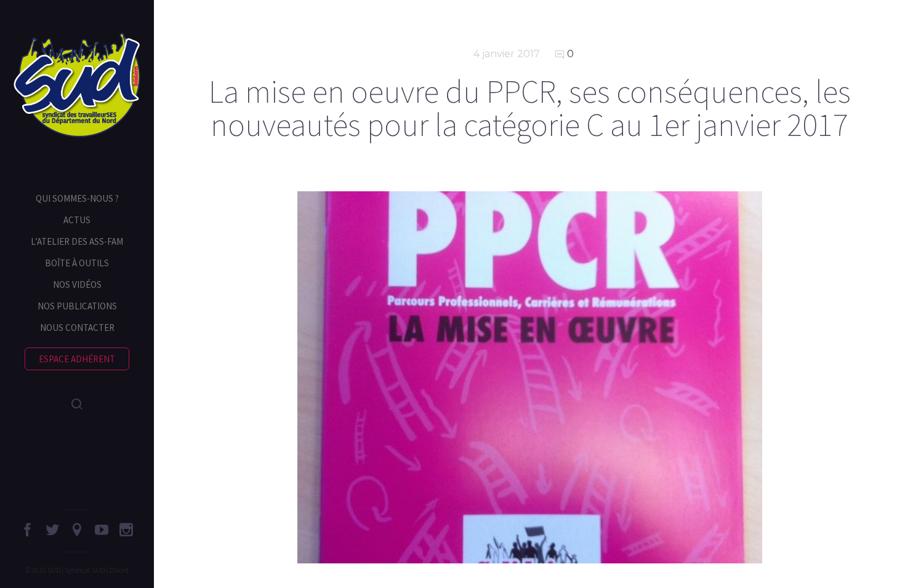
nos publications (77, 306)
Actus (76, 220)
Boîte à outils (77, 263)
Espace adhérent (77, 359)
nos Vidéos (77, 284)
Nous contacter (77, 327)
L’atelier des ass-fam (77, 241)
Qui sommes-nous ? (77, 198)
